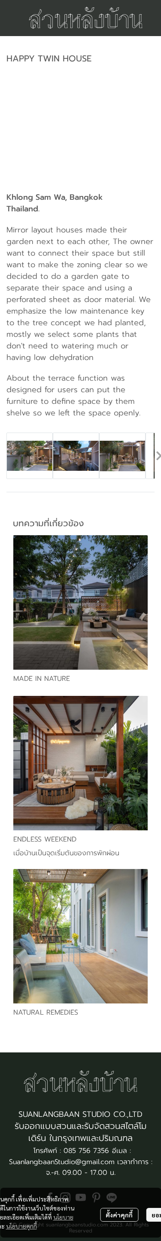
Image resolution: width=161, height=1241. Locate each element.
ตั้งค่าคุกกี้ (119, 1215)
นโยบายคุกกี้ (21, 1226)
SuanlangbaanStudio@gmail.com (62, 1162)
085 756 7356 (86, 1151)
